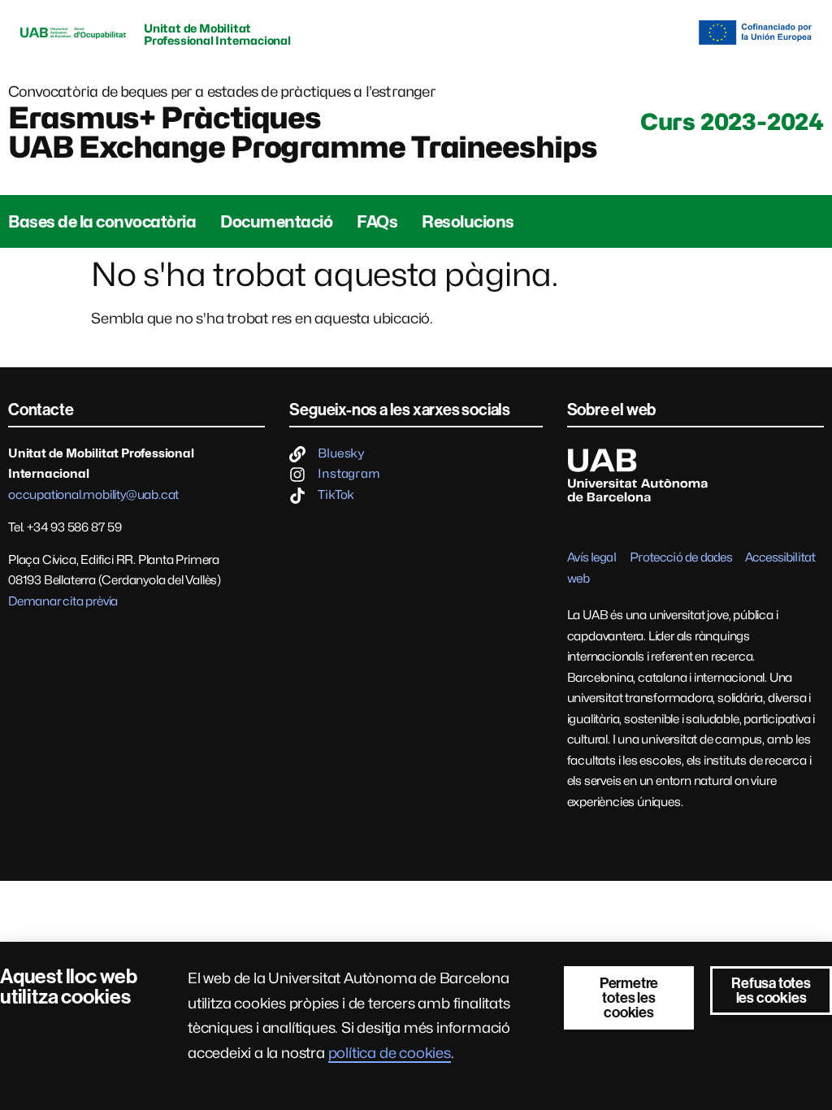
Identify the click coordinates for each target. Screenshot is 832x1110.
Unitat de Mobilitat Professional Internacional (217, 34)
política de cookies (389, 1052)
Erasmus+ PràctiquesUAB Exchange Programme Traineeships (302, 132)
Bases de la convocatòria (102, 222)
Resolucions (468, 222)
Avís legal (591, 557)
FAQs (377, 222)
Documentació (276, 222)
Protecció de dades (681, 557)
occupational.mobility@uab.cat (93, 495)
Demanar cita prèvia (63, 601)
